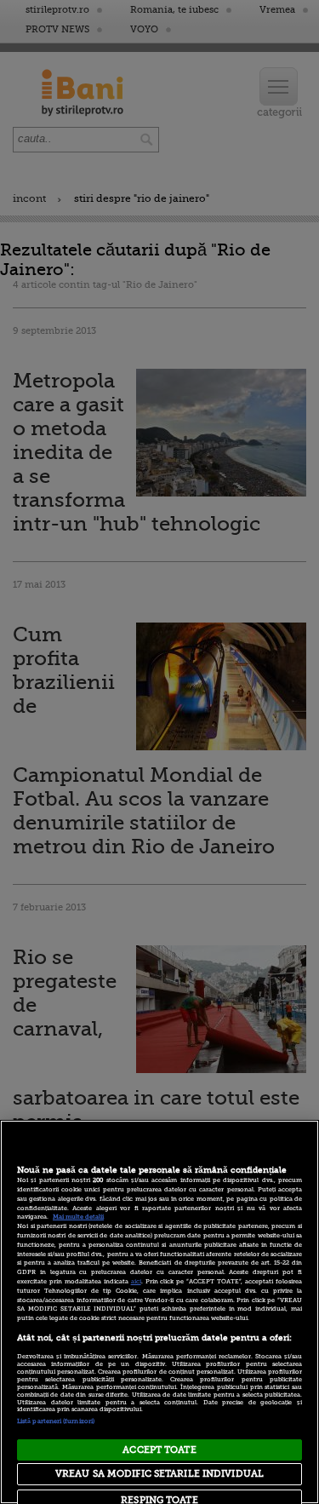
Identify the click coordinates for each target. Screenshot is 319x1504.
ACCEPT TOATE (159, 1449)
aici (136, 1281)
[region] (159, 1312)
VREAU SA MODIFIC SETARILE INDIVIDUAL (159, 1473)
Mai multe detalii (78, 1217)
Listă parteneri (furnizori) (55, 1421)
